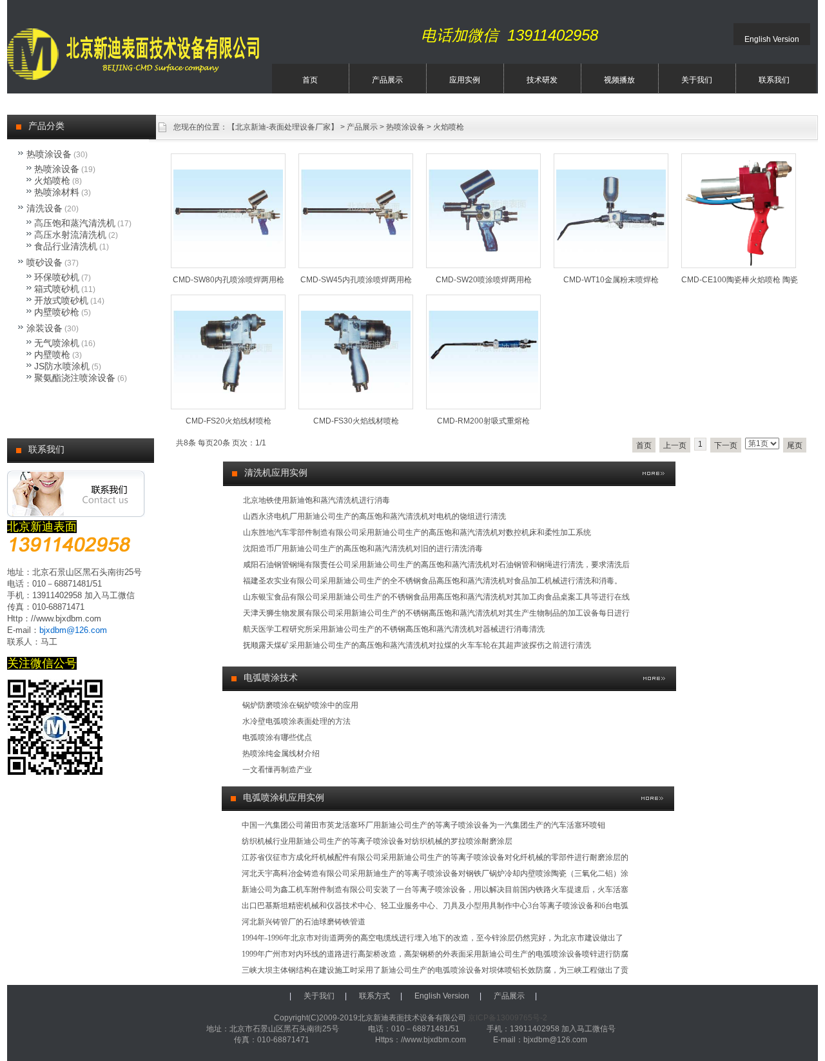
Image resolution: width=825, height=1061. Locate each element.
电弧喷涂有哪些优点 (277, 737)
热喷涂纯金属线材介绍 (281, 753)
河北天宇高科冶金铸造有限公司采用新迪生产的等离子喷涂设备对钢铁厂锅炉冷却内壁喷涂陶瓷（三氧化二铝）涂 (435, 873)
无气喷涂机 (56, 343)
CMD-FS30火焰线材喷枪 (356, 420)
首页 (310, 79)
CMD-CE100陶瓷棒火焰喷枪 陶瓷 (739, 279)
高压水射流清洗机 (70, 234)
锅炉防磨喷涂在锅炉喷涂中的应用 (300, 705)
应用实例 (464, 79)
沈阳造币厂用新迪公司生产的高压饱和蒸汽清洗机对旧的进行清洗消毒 (363, 548)
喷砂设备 (44, 262)
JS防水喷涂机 (62, 366)
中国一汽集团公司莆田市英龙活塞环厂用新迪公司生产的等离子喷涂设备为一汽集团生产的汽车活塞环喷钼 (423, 825)
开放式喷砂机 (61, 300)
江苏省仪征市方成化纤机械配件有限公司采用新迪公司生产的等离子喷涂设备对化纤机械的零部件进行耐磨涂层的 (435, 857)
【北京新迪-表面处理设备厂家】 (283, 126)
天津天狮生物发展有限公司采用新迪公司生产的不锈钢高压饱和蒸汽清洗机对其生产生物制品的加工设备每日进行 (436, 613)
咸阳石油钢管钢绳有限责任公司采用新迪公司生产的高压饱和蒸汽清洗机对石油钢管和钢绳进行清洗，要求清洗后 (436, 564)
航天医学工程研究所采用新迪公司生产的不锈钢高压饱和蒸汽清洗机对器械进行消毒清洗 (394, 629)
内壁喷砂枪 (56, 312)
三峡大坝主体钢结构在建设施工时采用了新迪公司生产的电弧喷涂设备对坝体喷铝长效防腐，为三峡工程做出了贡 (435, 970)
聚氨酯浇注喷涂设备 (74, 378)
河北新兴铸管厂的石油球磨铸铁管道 (303, 921)
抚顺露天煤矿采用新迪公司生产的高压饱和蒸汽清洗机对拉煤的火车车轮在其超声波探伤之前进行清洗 (417, 645)
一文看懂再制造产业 (277, 769)
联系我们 (774, 79)
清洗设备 (44, 208)
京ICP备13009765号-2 (507, 1017)
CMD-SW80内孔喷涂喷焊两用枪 (228, 279)
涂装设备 (44, 328)
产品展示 (387, 79)
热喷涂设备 (405, 126)
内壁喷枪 (52, 354)
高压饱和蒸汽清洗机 (74, 223)
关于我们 (696, 79)
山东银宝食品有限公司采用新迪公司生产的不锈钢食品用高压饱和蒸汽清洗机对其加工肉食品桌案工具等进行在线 (436, 596)
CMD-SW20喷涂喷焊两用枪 (484, 279)
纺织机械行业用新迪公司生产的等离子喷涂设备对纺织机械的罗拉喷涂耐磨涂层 (377, 841)
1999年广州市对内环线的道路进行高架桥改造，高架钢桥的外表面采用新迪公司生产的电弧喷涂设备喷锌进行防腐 (435, 954)
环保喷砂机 (56, 277)
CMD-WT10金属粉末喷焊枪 (611, 279)
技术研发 (542, 79)
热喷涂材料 (56, 192)
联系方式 (374, 995)
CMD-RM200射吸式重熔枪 (483, 420)
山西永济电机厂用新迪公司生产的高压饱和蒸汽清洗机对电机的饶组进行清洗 (374, 516)
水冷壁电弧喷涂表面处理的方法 (296, 721)
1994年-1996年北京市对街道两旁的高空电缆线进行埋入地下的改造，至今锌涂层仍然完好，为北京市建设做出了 (432, 937)
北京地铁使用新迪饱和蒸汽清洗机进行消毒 (316, 500)
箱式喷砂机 (56, 289)
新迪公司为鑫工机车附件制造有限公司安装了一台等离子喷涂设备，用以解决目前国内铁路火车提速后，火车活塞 (435, 889)
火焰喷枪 (448, 126)
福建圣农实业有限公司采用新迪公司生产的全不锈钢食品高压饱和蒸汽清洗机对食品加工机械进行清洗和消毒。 (432, 580)
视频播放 (619, 79)
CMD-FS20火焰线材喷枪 (228, 420)
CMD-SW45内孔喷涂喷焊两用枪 (356, 279)
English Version (771, 39)
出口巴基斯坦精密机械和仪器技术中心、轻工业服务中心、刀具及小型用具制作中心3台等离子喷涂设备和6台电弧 (435, 905)
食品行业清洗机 (65, 246)
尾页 (794, 445)
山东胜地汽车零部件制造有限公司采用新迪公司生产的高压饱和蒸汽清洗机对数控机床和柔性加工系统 (417, 532)
